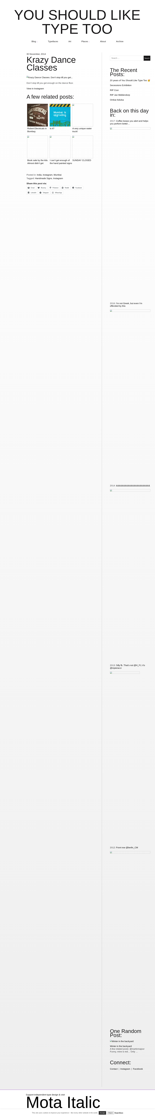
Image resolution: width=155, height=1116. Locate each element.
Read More (118, 1113)
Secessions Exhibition (121, 85)
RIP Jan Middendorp (120, 95)
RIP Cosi (114, 90)
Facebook (138, 1069)
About (103, 41)
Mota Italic (63, 1102)
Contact (114, 1069)
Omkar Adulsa (117, 100)
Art (69, 41)
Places (84, 41)
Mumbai (58, 175)
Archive (119, 41)
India (39, 175)
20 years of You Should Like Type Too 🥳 (130, 80)
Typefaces (53, 41)
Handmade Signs (43, 178)
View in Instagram (35, 88)
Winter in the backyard (121, 1046)
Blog (34, 41)
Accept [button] (102, 1113)
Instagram (48, 175)
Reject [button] (110, 1113)
